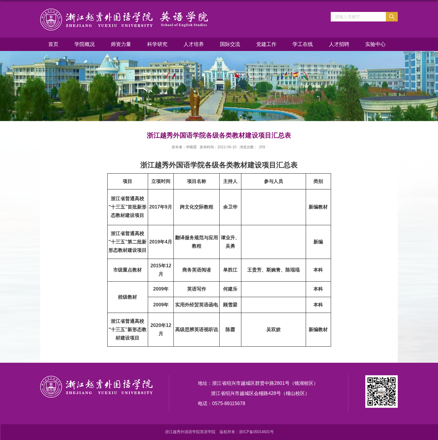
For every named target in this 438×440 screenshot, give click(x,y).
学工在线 (303, 44)
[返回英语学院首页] (124, 19)
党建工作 (266, 44)
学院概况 (84, 44)
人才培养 (194, 44)
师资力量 (121, 44)
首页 (53, 44)
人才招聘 (339, 44)
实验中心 (375, 44)
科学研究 (157, 44)
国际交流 (230, 44)
